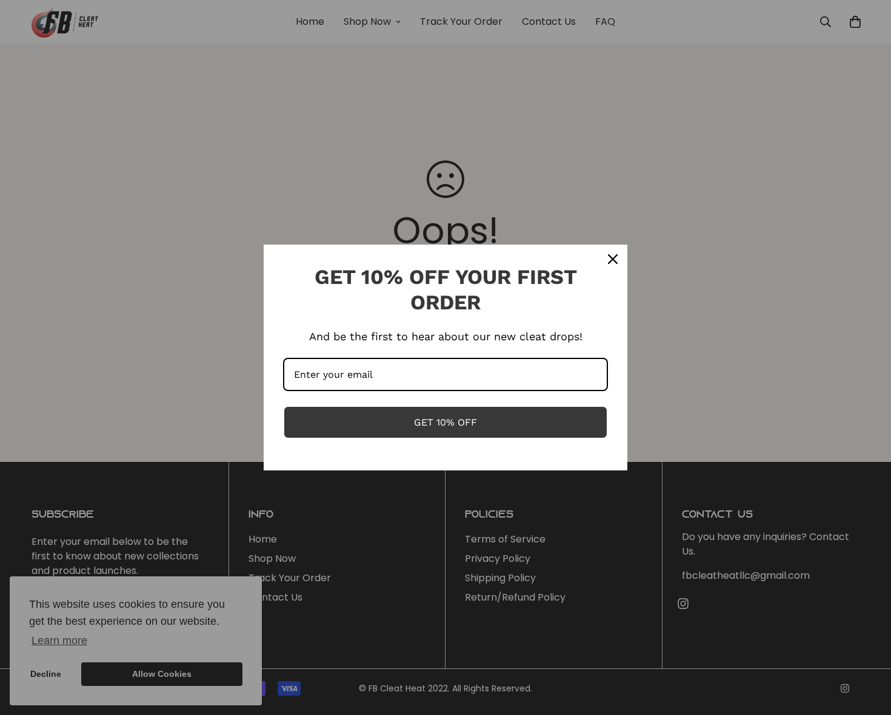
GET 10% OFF (445, 422)
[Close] (612, 259)
